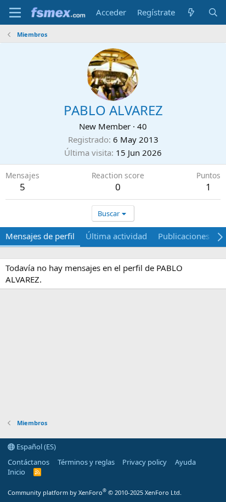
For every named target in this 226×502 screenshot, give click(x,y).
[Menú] (15, 13)
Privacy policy (144, 462)
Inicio (16, 472)
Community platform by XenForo (95, 492)
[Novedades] (191, 12)
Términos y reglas (86, 462)
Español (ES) (35, 447)
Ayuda (185, 462)
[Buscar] (213, 12)
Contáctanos (28, 462)
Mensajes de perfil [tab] (40, 235)
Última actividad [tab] (116, 235)
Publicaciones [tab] (184, 235)
